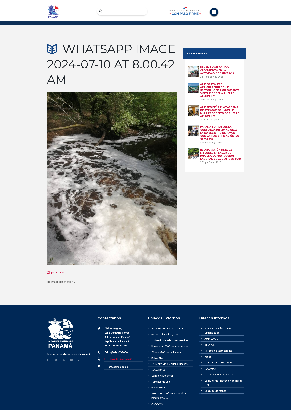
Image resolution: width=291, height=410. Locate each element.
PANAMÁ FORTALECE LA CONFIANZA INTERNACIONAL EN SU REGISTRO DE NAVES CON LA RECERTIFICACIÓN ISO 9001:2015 (219, 133)
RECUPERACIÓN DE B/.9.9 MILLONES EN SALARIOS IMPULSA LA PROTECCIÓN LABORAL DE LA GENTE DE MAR (220, 154)
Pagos (207, 357)
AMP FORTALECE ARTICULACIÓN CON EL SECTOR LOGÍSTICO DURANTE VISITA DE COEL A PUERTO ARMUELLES (219, 90)
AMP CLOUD (211, 339)
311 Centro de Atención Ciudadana (170, 364)
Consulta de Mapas (215, 391)
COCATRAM (158, 370)
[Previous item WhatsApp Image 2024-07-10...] (79, 173)
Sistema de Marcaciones (218, 351)
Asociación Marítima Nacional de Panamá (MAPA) (168, 396)
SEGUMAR (210, 369)
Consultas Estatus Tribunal (219, 363)
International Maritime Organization (217, 331)
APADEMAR (157, 404)
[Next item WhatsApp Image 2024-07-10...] (144, 173)
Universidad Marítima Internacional (170, 346)
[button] (214, 12)
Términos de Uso (160, 382)
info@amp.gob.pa (118, 367)
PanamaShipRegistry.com (164, 335)
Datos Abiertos (159, 358)
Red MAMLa (158, 388)
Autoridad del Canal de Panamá (168, 329)
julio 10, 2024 (57, 273)
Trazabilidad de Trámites (218, 375)
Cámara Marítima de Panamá (166, 352)
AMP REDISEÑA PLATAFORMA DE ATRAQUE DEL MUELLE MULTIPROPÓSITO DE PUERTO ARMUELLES (220, 111)
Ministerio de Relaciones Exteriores (170, 341)
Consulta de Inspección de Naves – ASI (223, 383)
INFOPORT (210, 345)
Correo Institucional (162, 376)
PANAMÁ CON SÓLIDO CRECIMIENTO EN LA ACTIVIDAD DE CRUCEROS (217, 70)
